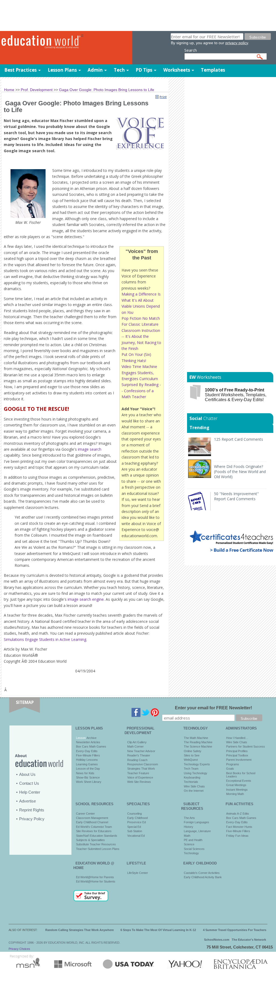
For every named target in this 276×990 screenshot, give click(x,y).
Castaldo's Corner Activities (202, 872)
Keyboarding (192, 777)
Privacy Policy (31, 819)
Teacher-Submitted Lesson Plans (97, 848)
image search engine (86, 599)
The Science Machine (198, 746)
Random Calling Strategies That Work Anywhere (79, 930)
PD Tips (144, 70)
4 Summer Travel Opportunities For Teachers (234, 930)
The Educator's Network (249, 939)
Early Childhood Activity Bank (203, 877)
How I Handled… (237, 737)
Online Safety (192, 751)
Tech (119, 70)
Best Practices (20, 70)
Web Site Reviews (139, 781)
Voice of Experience (140, 777)
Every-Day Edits (87, 751)
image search (89, 449)
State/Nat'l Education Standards (96, 835)
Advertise (27, 801)
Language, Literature (197, 831)
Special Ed (134, 826)
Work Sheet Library (88, 781)
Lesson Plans (62, 70)
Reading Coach (137, 760)
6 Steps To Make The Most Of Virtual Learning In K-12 (158, 930)
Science (189, 844)
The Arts (189, 817)
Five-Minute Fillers (88, 755)
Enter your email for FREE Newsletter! (213, 708)
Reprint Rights (31, 810)
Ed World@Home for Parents (95, 877)
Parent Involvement (238, 759)
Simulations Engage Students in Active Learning (45, 639)
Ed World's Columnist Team (94, 826)
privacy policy (236, 43)
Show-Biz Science (88, 777)
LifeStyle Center (137, 872)
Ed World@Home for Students (95, 881)
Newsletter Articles (88, 742)
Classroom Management (92, 817)
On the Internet (193, 790)
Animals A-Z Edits (237, 813)
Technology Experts (197, 764)
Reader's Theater (138, 755)
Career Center (85, 813)
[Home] (40, 42)
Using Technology (195, 773)
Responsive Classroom (142, 764)
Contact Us (29, 783)
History (188, 826)
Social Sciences (194, 848)
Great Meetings (236, 785)
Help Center (29, 792)
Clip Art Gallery (137, 742)
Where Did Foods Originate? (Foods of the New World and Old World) (240, 471)
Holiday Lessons (87, 759)
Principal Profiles (237, 751)
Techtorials (191, 781)
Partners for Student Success (245, 746)
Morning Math (235, 794)
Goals (230, 768)
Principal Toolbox (237, 755)
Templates (213, 70)
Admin (95, 70)
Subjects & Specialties (90, 840)
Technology (191, 853)
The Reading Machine (198, 742)
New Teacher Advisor (141, 751)
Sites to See (191, 755)
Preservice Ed (136, 822)
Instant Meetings (237, 789)
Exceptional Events (238, 780)
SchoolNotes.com (216, 939)
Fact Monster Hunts (239, 826)
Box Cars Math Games (91, 746)
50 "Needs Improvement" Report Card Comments (236, 496)
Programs (232, 764)
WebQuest (191, 759)
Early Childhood (137, 817)
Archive (91, 737)
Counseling (134, 813)
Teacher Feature (138, 773)
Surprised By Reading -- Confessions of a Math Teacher (141, 390)
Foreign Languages (196, 822)
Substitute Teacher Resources (96, 844)
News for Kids (85, 773)
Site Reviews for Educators (94, 831)
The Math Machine (196, 737)
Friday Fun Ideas (237, 835)
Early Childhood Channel (92, 822)
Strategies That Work (141, 768)
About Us (27, 774)
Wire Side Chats (194, 786)
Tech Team (191, 768)
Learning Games (87, 764)
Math (187, 835)
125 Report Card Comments (238, 439)
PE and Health (193, 840)
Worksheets (176, 70)
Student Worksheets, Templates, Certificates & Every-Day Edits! (235, 395)
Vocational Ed (136, 835)
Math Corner (135, 746)
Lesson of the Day (88, 768)
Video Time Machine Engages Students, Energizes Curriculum (140, 372)
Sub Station (134, 831)
